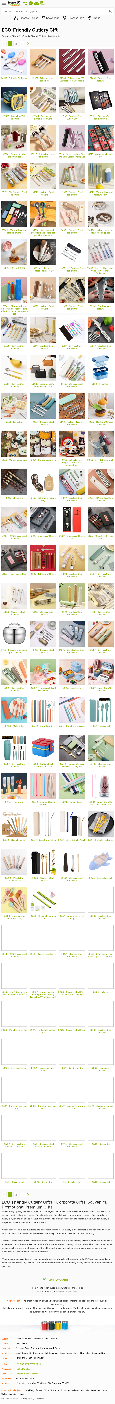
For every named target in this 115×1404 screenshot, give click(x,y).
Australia (85, 1390)
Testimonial (38, 1338)
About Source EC (23, 1353)
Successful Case (23, 1338)
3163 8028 (36, 1364)
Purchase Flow (22, 1348)
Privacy (40, 1358)
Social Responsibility (69, 1353)
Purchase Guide (38, 1348)
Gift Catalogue (51, 1353)
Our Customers (51, 1338)
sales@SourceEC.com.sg (27, 1373)
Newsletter (85, 1353)
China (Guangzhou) (53, 1390)
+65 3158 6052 (22, 1364)
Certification (21, 1343)
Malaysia (76, 1390)
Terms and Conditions (26, 1358)
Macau (67, 1390)
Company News (99, 1353)
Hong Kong (29, 1390)
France (21, 1394)
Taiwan (39, 1390)
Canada (12, 1394)
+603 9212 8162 (23, 1369)
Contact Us (38, 1353)
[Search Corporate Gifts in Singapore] (110, 11)
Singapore (95, 1390)
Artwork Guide (53, 1348)
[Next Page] (28, 45)
